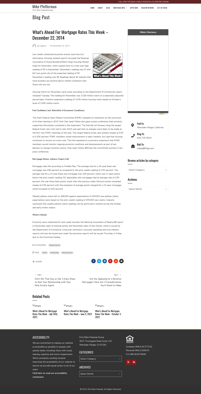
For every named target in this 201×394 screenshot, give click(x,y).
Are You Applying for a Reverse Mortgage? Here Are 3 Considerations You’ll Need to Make (101, 280)
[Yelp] (128, 362)
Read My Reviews (147, 8)
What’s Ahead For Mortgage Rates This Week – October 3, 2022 (108, 314)
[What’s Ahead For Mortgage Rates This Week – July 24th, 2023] (37, 305)
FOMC (45, 253)
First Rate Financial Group (42, 10)
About (100, 8)
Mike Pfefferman (44, 6)
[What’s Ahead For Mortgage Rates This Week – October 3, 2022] (99, 305)
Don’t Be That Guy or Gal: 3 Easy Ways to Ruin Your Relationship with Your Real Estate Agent (55, 280)
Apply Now (134, 8)
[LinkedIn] (134, 362)
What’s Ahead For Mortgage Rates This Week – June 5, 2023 (78, 312)
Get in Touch (162, 8)
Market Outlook (54, 245)
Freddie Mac (54, 253)
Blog (108, 8)
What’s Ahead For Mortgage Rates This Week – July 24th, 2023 (45, 314)
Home (92, 8)
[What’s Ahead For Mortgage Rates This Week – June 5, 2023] (68, 305)
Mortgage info (119, 8)
